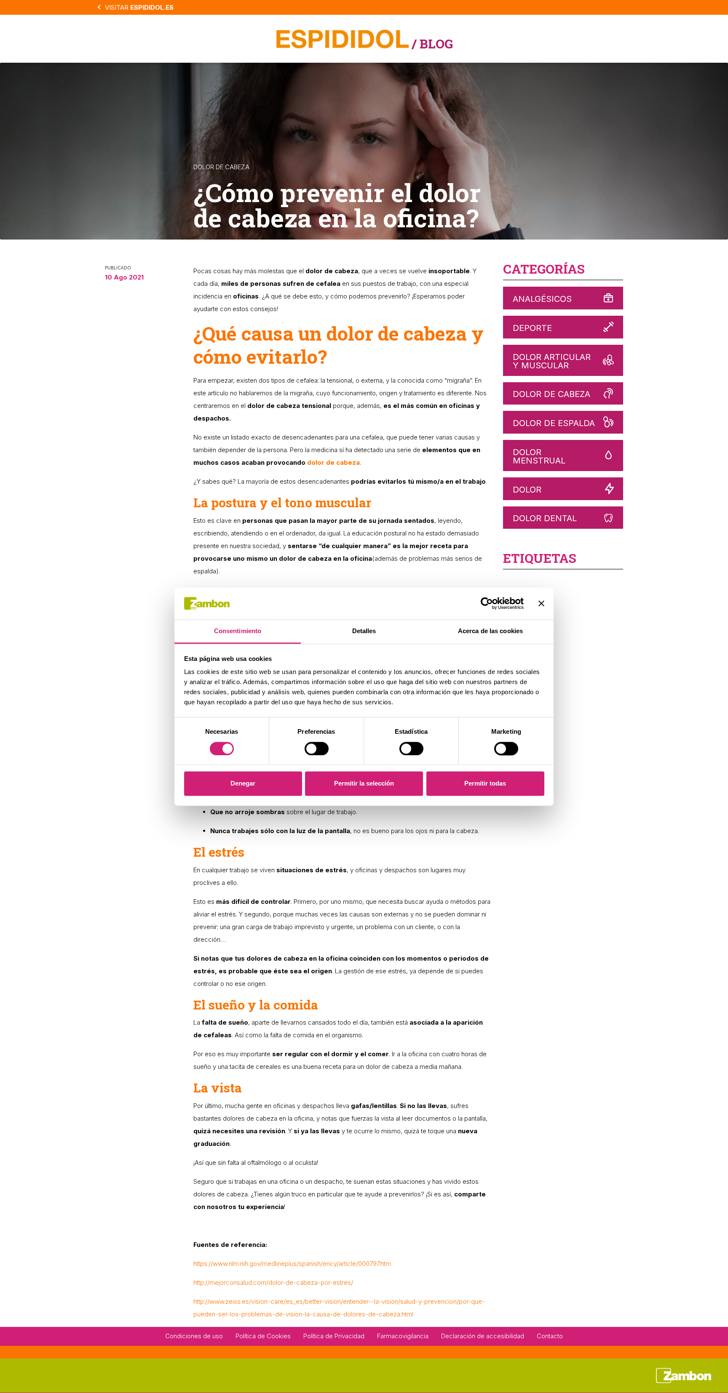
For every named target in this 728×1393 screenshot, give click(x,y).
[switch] (317, 748)
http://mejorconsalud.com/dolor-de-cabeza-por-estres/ (273, 1282)
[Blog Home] (343, 38)
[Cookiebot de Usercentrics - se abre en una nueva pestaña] (487, 603)
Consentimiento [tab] (237, 631)
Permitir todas (485, 783)
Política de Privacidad (333, 1336)
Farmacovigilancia (402, 1336)
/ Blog (432, 43)
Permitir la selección (364, 783)
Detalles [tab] (364, 631)
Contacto (550, 1336)
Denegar (242, 783)
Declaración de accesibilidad (482, 1336)
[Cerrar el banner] (541, 603)
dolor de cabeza (333, 462)
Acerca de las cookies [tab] (490, 631)
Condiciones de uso (194, 1336)
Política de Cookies (263, 1336)
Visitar (139, 7)
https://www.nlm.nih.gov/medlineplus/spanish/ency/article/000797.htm (292, 1264)
